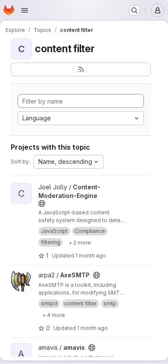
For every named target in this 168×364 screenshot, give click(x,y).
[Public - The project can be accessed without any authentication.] (41, 203)
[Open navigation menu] (24, 10)
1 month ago (90, 255)
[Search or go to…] (134, 10)
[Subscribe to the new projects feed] (81, 69)
